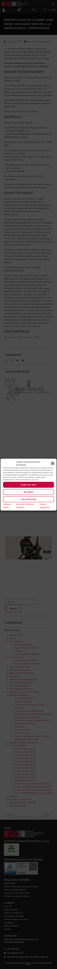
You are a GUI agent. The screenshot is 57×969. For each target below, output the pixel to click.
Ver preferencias (28, 499)
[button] (52, 463)
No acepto (28, 492)
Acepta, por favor (29, 484)
